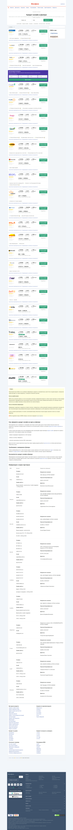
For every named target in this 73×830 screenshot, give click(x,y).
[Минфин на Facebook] (9, 785)
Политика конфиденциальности (15, 752)
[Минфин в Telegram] (12, 785)
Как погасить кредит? (13, 745)
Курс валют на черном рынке (56, 792)
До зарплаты (11, 732)
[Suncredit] (12, 263)
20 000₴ (40, 76)
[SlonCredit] (12, 174)
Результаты (48, 20)
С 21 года (38, 737)
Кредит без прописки (13, 727)
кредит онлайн (50, 430)
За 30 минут (38, 713)
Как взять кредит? (12, 744)
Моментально (39, 707)
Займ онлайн (11, 712)
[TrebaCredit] (12, 332)
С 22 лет (38, 738)
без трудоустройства (16, 451)
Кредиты (23, 7)
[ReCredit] (12, 250)
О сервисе (11, 748)
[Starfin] (12, 128)
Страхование (33, 7)
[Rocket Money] (12, 278)
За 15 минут (38, 712)
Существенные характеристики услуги (15, 40)
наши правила (40, 415)
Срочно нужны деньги (13, 725)
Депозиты (17, 7)
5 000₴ (20, 76)
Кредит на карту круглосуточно (15, 710)
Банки (27, 7)
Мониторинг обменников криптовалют (31, 780)
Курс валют (27, 776)
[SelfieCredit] (12, 291)
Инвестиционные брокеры (56, 777)
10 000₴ (30, 76)
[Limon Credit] (12, 144)
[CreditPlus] (12, 99)
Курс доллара (41, 776)
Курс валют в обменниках (43, 792)
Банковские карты (41, 777)
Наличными (19, 23)
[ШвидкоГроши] (12, 30)
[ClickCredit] (12, 222)
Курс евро (53, 776)
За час (37, 715)
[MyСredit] (12, 208)
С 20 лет (38, 735)
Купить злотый (54, 793)
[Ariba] (12, 307)
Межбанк (27, 778)
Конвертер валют (28, 779)
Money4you (38, 748)
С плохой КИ (35, 23)
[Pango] (12, 115)
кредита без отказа (43, 458)
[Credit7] (12, 84)
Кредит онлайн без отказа (14, 709)
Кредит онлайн (25, 23)
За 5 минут (38, 710)
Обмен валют (28, 792)
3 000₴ (11, 76)
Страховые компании (55, 811)
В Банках (31, 23)
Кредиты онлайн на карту (14, 707)
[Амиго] (12, 320)
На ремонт (11, 737)
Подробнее (43, 33)
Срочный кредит (12, 716)
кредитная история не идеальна (55, 426)
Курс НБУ (27, 777)
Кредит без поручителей (14, 722)
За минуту (38, 709)
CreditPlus (38, 751)
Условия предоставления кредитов (16, 749)
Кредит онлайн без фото (14, 724)
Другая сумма (27, 79)
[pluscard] (12, 344)
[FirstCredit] (12, 192)
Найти (21, 776)
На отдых (11, 735)
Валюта (12, 7)
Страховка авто (28, 811)
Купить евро (40, 793)
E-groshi (38, 747)
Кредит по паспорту (13, 728)
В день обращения (40, 716)
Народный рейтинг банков (56, 779)
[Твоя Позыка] (12, 45)
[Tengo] (12, 235)
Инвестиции (40, 7)
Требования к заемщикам (14, 747)
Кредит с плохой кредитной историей (16, 715)
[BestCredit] (12, 369)
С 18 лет (38, 732)
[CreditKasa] (12, 57)
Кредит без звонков (13, 713)
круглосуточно (47, 443)
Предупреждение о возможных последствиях (29, 40)
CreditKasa (38, 752)
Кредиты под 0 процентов (14, 718)
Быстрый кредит (12, 721)
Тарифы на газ (54, 778)
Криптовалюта (47, 7)
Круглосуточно (42, 23)
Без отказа (48, 23)
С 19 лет (38, 734)
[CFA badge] (21, 815)
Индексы (54, 7)
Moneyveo (38, 745)
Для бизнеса (11, 734)
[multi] (12, 378)
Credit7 (37, 744)
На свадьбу (11, 738)
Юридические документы (14, 751)
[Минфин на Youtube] (21, 785)
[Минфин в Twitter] (15, 785)
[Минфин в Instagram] (18, 785)
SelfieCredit (38, 749)
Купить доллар (28, 793)
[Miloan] (12, 160)
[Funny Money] (12, 355)
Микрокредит (11, 719)
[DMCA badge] (59, 815)
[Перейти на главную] (36, 4)
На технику (11, 740)
